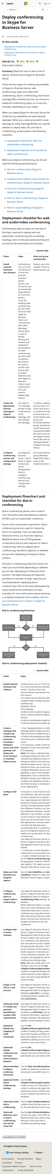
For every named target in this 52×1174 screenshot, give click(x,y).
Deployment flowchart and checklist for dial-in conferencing (24, 53)
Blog (38, 1159)
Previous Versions (25, 1159)
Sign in (47, 3)
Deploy (12, 9)
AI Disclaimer (8, 1159)
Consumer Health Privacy (13, 1166)
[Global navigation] (2, 3)
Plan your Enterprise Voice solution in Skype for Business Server (25, 601)
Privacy (18, 1162)
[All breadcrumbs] (4, 9)
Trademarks (7, 1170)
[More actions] (47, 9)
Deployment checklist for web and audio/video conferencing (25, 47)
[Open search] (40, 3)
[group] (26, 373)
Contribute (7, 1162)
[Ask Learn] (43, 9)
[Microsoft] (26, 3)
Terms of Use (35, 1166)
